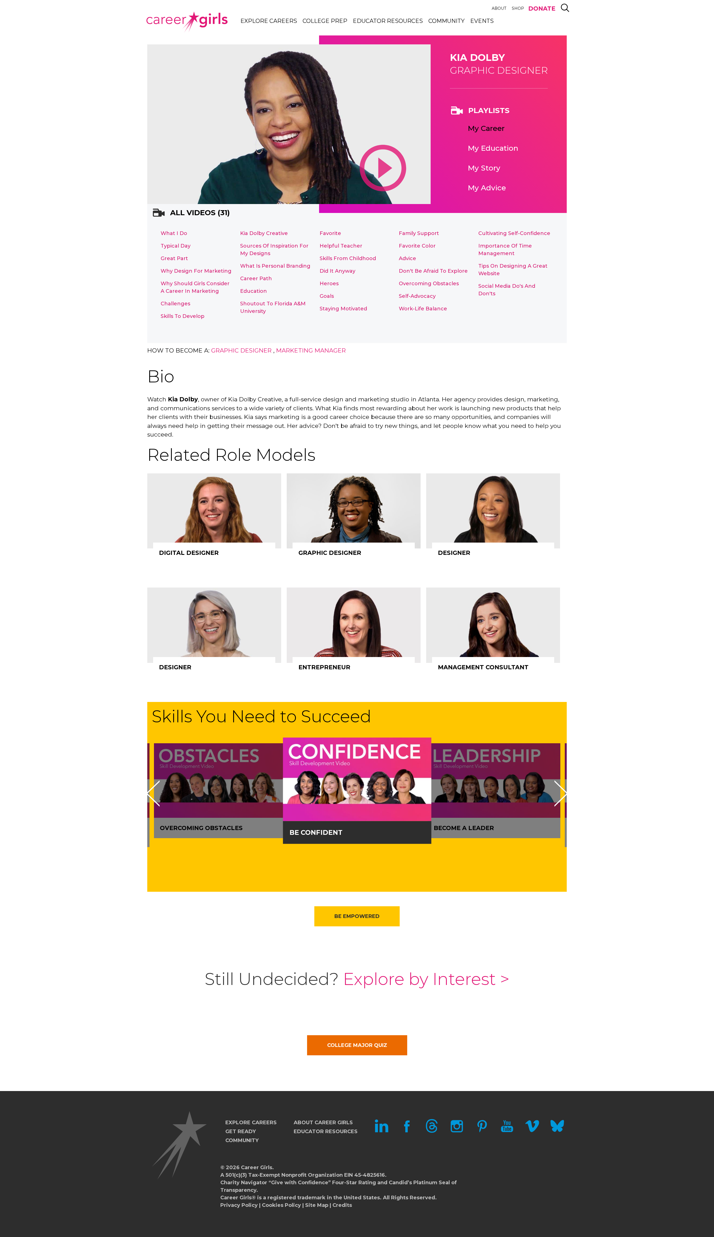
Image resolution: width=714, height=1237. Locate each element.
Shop (518, 8)
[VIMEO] (532, 1131)
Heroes (329, 284)
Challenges (175, 304)
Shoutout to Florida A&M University (273, 307)
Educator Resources (388, 21)
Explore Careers (268, 21)
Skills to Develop (182, 316)
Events (482, 21)
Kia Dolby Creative (264, 233)
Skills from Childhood (348, 258)
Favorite (330, 233)
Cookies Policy (281, 1205)
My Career (486, 128)
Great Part (174, 258)
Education (253, 291)
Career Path (256, 278)
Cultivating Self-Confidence (514, 233)
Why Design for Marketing (196, 271)
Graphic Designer (241, 350)
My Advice (487, 187)
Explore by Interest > (426, 979)
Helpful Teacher (341, 246)
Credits (342, 1205)
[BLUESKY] (557, 1131)
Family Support (419, 233)
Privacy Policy (239, 1205)
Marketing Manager (311, 350)
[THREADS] (432, 1131)
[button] (153, 793)
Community (446, 21)
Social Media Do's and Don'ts (506, 290)
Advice (407, 258)
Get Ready (240, 1131)
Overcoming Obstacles (429, 284)
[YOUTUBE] (507, 1131)
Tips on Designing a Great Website (512, 270)
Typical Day (175, 246)
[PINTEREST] (482, 1131)
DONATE (541, 8)
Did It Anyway (337, 271)
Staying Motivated (343, 309)
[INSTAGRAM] (457, 1131)
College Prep (325, 21)
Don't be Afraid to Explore (433, 271)
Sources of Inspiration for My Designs (274, 249)
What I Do (174, 233)
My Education (493, 148)
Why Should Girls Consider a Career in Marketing (195, 287)
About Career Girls (323, 1122)
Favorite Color (417, 246)
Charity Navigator (243, 1183)
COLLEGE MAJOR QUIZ (357, 1045)
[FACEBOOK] (407, 1131)
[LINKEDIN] (382, 1131)
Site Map (316, 1205)
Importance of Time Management (505, 249)
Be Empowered (357, 916)
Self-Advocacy (417, 296)
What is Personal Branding (275, 266)
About (499, 8)
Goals (327, 296)
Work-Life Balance (423, 309)
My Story (484, 168)
